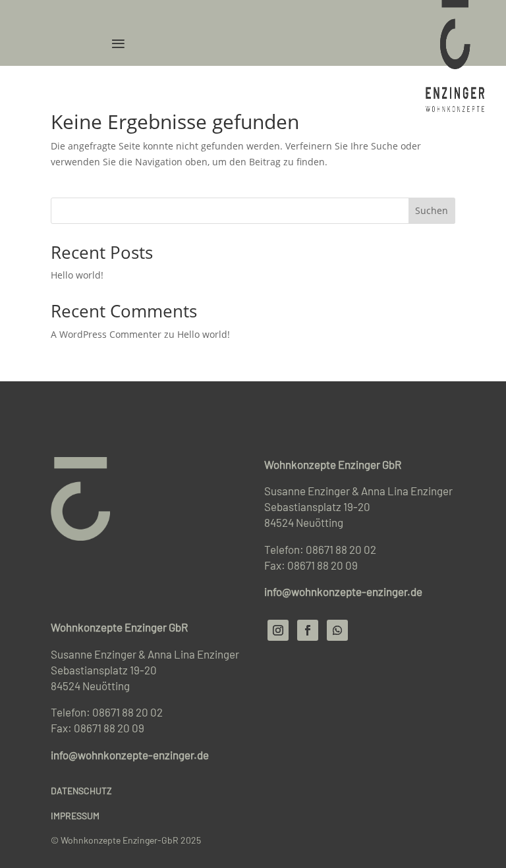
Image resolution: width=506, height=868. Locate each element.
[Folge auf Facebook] (307, 630)
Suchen (431, 210)
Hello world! (77, 275)
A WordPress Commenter (106, 334)
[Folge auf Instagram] (278, 630)
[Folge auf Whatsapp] (337, 630)
